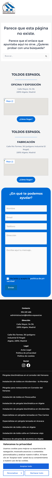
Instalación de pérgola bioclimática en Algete (23, 403)
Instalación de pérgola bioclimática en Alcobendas (26, 409)
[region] (26, 459)
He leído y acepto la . (26, 279)
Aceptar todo (26, 466)
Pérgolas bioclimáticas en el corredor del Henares (25, 375)
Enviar (11, 287)
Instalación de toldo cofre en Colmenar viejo (23, 433)
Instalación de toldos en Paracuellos (19, 397)
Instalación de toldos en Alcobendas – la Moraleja (25, 381)
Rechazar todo (36, 473)
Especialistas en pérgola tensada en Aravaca (23, 421)
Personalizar (12, 473)
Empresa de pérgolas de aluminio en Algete (23, 439)
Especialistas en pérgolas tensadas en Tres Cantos (26, 415)
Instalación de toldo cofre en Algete (19, 427)
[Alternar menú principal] (46, 7)
